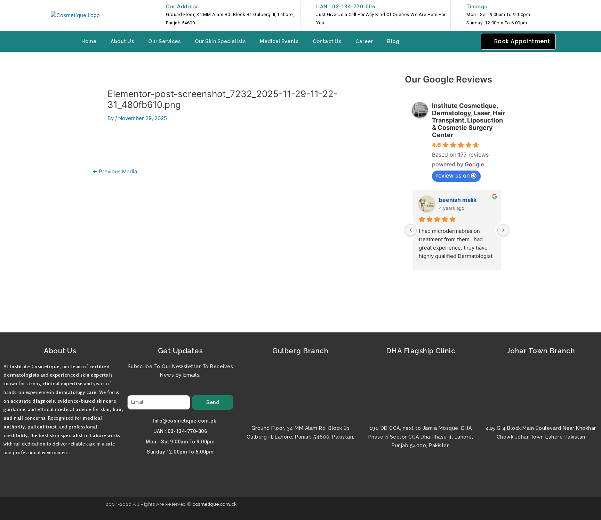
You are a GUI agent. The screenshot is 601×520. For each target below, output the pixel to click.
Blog (393, 41)
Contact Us (327, 41)
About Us (122, 41)
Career (364, 41)
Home (88, 41)
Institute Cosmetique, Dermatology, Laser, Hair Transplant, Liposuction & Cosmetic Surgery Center (468, 120)
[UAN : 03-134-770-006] (307, 6)
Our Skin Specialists (220, 41)
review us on (453, 175)
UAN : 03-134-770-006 (345, 6)
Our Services (164, 41)
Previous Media (115, 171)
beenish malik (457, 199)
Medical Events (279, 41)
